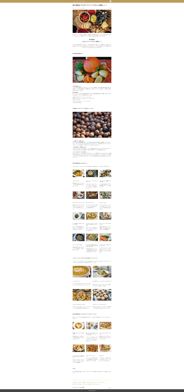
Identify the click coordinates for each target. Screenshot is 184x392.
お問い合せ (80, 384)
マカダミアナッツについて (77, 382)
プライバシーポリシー (96, 384)
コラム (98, 382)
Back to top (109, 387)
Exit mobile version (92, 390)
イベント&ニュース (92, 382)
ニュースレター (102, 382)
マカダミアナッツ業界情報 (87, 384)
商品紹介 (84, 382)
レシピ (87, 382)
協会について (75, 384)
